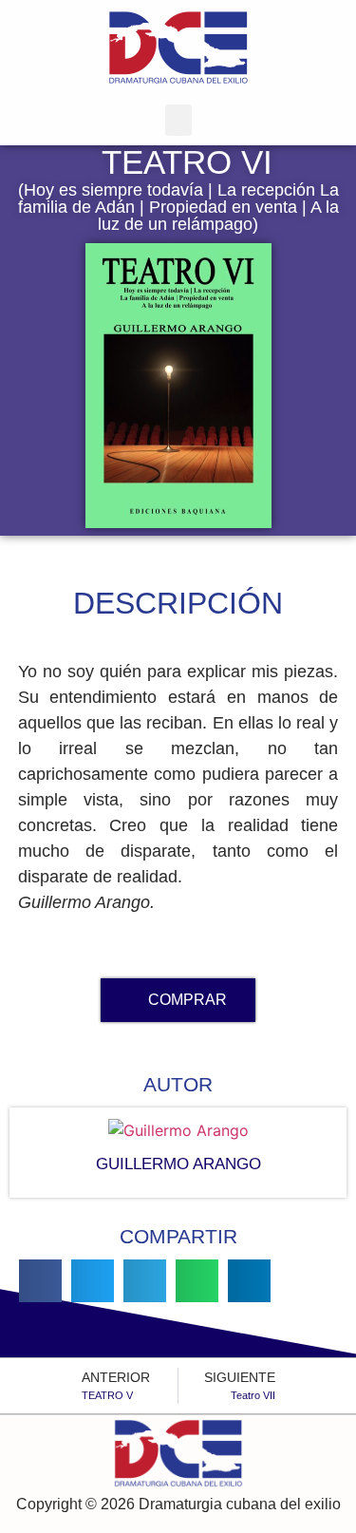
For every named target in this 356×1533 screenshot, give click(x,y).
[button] (178, 120)
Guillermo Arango (178, 1164)
